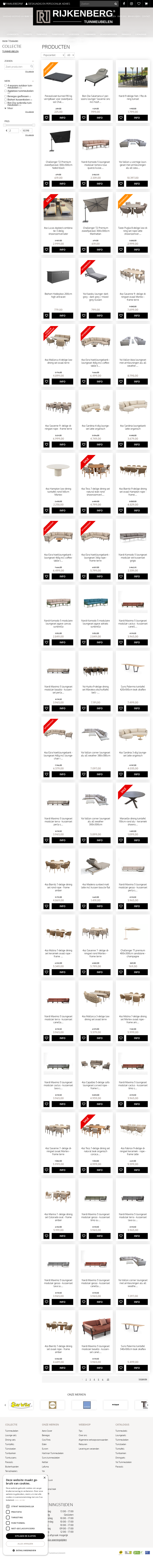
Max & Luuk (47, 1480)
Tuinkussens (10, 1457)
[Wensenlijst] (139, 3)
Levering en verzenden (89, 1448)
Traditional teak (49, 1489)
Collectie (12, 46)
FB (124, 3)
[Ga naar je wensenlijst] (139, 3)
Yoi (43, 1471)
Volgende (143, 1379)
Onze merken (76, 1394)
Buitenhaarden (12, 1466)
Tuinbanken (10, 1453)
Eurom (45, 1448)
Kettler (45, 1462)
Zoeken (8, 61)
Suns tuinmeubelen (51, 1457)
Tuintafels (9, 1444)
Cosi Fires (46, 1439)
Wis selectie (29, 71)
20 (108, 1379)
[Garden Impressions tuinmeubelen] (84, 1405)
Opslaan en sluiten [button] (25, 1536)
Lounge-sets (10, 1435)
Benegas (46, 1435)
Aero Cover (47, 1431)
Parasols (9, 1462)
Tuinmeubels (121, 1431)
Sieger (45, 1475)
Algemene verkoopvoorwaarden (93, 1439)
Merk (7, 81)
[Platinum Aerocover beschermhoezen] (116, 1405)
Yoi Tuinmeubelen (123, 1462)
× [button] (44, 1478)
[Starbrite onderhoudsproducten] (21, 1405)
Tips (80, 1431)
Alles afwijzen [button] (25, 1543)
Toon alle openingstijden (54, 1539)
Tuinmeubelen (10, 51)
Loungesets (120, 1435)
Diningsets (120, 1457)
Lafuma (45, 1466)
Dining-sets (10, 1439)
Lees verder (20, 1500)
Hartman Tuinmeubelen (53, 1453)
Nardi (44, 1484)
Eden (44, 1444)
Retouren (83, 1444)
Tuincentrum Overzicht (57, 1553)
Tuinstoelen (10, 1448)
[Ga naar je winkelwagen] (146, 3)
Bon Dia (45, 1493)
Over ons (83, 1435)
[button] (25, 1550)
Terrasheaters (11, 1471)
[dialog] (25, 1515)
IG (131, 3)
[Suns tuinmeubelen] (52, 1405)
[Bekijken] (146, 3)
